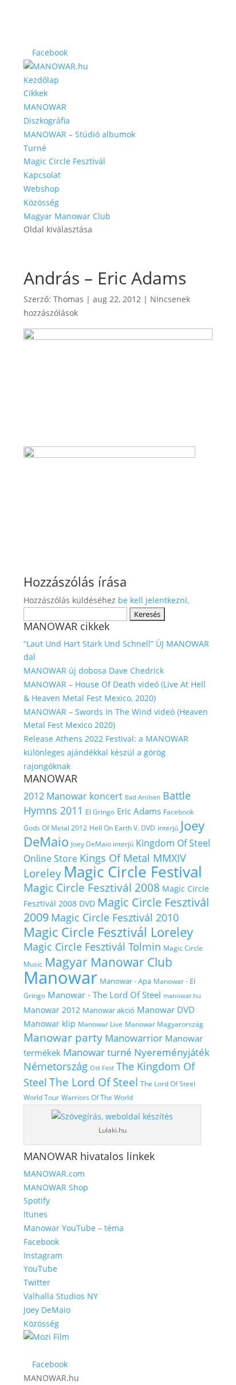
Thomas (68, 299)
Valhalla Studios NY (60, 1296)
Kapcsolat (42, 174)
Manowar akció (108, 1010)
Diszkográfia (46, 120)
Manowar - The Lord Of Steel (104, 994)
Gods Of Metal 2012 (55, 828)
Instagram (42, 1255)
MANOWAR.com (54, 1173)
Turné (34, 148)
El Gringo (100, 812)
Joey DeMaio (46, 1309)
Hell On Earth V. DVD (122, 828)
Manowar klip (49, 1023)
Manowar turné (97, 1052)
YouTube (40, 1268)
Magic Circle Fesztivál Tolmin (92, 946)
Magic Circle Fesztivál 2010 (115, 917)
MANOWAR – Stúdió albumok (79, 134)
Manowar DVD (166, 1009)
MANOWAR (44, 106)
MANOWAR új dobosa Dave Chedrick (93, 670)
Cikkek (35, 93)
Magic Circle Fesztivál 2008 (91, 887)
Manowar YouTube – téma (73, 1227)
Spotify (36, 1200)
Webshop (41, 188)
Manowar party (63, 1037)
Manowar (60, 977)
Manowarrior (134, 1037)
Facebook (178, 812)
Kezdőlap (41, 79)
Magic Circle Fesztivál (64, 161)
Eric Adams (139, 811)
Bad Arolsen (142, 797)
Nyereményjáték (172, 1052)
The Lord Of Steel (93, 1082)
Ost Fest (102, 1068)
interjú (168, 828)
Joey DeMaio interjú (102, 844)
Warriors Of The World (97, 1097)
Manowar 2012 (51, 1009)
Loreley (42, 873)
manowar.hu (182, 996)
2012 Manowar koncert (73, 796)
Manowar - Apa (125, 981)
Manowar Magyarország (164, 1024)
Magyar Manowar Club (67, 216)
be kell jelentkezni (152, 600)
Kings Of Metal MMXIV (133, 857)
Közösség (41, 202)
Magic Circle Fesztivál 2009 (116, 910)
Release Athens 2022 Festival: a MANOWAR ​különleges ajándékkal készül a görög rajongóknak (107, 752)
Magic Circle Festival (133, 871)
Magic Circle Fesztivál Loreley (108, 932)
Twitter (36, 1282)
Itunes (35, 1214)
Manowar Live (100, 1024)
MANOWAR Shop (55, 1187)
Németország (55, 1066)
